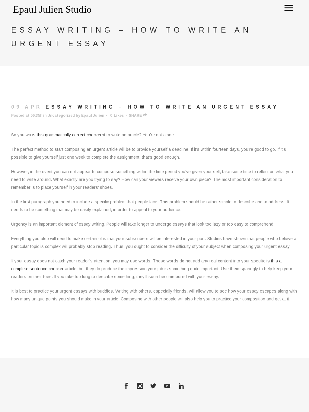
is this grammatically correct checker (67, 134)
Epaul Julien (92, 115)
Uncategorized (61, 115)
